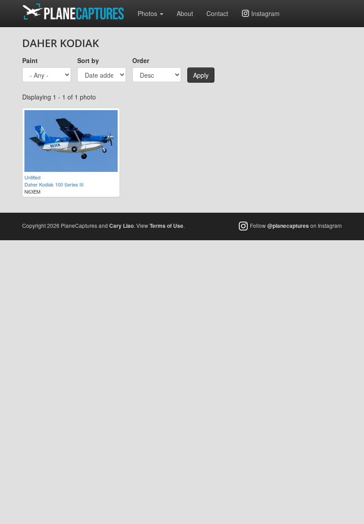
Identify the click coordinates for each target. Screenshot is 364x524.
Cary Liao (121, 226)
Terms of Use (166, 226)
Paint (30, 60)
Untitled (32, 177)
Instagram (265, 13)
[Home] (76, 12)
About (185, 13)
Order (140, 60)
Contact (217, 13)
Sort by (88, 60)
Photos (148, 13)
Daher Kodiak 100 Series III (53, 184)
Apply (201, 75)
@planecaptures (288, 226)
